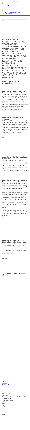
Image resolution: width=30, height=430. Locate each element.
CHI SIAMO (5, 381)
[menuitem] (15, 1)
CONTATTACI (15, 1)
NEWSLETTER (5, 384)
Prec (4, 310)
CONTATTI (4, 383)
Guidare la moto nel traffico (9, 10)
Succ (25, 310)
